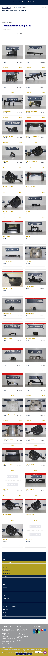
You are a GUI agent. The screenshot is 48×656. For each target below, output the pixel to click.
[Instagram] (39, 630)
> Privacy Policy (21, 630)
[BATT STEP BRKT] (35, 278)
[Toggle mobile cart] (43, 7)
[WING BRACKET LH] (12, 203)
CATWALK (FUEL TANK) (9, 414)
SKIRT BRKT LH (7, 61)
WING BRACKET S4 (30, 61)
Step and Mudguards (6, 567)
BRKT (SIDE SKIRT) (7, 313)
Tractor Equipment (6, 570)
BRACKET (28, 236)
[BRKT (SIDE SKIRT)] (12, 305)
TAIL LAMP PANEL (7, 464)
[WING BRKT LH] (35, 531)
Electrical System (6, 578)
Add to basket (6, 67)
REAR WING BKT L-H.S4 (31, 111)
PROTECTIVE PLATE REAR (32, 136)
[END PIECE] (35, 203)
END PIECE (28, 211)
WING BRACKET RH (8, 186)
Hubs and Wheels (6, 598)
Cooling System (5, 576)
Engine (4, 581)
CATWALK (28, 261)
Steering (4, 615)
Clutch (4, 559)
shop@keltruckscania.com (29, 2)
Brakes (4, 553)
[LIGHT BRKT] (12, 153)
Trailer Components (6, 573)
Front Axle (5, 587)
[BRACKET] (35, 228)
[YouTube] (42, 630)
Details (21, 67)
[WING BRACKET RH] (12, 178)
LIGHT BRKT (6, 161)
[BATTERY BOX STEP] (35, 355)
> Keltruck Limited (21, 634)
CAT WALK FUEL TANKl (31, 414)
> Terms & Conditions (22, 629)
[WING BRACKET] (35, 77)
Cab (3, 556)
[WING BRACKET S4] (35, 52)
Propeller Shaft (5, 609)
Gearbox (4, 592)
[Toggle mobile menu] (45, 7)
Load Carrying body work (7, 603)
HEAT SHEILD (6, 236)
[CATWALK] (35, 253)
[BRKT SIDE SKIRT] (35, 380)
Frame (4, 584)
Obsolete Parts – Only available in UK (9, 606)
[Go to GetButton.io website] (45, 654)
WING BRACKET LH (8, 211)
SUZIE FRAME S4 (30, 489)
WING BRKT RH (7, 514)
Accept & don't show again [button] (21, 654)
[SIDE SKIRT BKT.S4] (12, 253)
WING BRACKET (30, 86)
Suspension (5, 617)
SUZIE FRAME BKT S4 (8, 86)
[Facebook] (34, 630)
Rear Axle (4, 612)
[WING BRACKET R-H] (12, 127)
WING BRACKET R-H (8, 136)
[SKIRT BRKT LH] (12, 52)
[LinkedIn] (34, 632)
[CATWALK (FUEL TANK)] (12, 405)
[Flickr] (45, 630)
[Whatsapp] (39, 632)
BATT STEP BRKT (30, 286)
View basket (43, 18)
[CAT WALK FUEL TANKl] (35, 405)
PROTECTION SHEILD (31, 186)
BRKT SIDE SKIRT (30, 313)
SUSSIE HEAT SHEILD (8, 439)
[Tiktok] (37, 632)
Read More (30, 654)
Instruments (5, 601)
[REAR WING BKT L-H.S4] (35, 102)
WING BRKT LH (29, 539)
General (4, 595)
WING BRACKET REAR (31, 161)
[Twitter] (37, 630)
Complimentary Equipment (8, 562)
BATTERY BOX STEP (31, 363)
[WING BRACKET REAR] (35, 153)
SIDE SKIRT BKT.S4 (7, 261)
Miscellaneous (5, 564)
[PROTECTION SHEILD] (35, 178)
